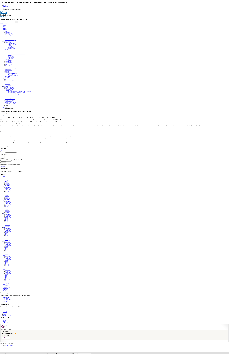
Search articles (4, 171)
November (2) (8, 188)
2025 (4, 186)
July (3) (6, 178)
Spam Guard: (15, 159)
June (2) (6, 207)
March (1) (7, 265)
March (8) (7, 251)
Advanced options (3, 23)
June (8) (6, 234)
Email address (3, 153)
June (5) (6, 248)
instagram (5, 29)
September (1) (8, 245)
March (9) (7, 183)
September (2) (8, 190)
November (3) (8, 271)
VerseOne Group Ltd (9, 345)
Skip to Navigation (6, 6)
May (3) (6, 208)
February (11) (7, 266)
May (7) (6, 195)
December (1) (7, 214)
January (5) (7, 254)
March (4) (7, 197)
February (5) (7, 184)
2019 (4, 269)
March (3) (7, 223)
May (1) (6, 277)
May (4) (6, 181)
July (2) (6, 192)
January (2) (7, 226)
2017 (4, 284)
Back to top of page (6, 287)
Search (1, 21)
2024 (4, 200)
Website (1, 154)
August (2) (7, 177)
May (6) (6, 235)
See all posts (2, 166)
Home (4, 106)
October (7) (7, 258)
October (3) (7, 189)
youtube (4, 26)
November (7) (8, 202)
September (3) (8, 204)
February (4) (7, 252)
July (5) (6, 247)
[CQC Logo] (5, 327)
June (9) (6, 262)
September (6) (8, 259)
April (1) (7, 196)
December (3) (7, 242)
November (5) (8, 229)
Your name (2, 151)
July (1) (6, 219)
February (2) (7, 198)
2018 (4, 281)
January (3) (7, 185)
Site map (4, 5)
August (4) (7, 246)
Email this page (6, 289)
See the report (5, 337)
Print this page (5, 288)
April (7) (7, 222)
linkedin (4, 25)
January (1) (7, 199)
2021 (4, 241)
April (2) (7, 210)
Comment (2, 158)
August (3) (7, 205)
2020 (4, 255)
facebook (4, 28)
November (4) (8, 215)
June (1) (6, 276)
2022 (4, 227)
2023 (4, 213)
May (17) (7, 263)
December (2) (7, 256)
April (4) (7, 182)
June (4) (6, 180)
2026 (4, 176)
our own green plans (66, 119)
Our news (5, 107)
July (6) (6, 261)
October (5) (7, 203)
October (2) (7, 216)
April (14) (7, 264)
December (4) (7, 187)
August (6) (7, 260)
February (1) (7, 225)
